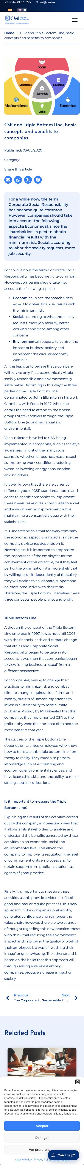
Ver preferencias (42, 1150)
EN (24, 10)
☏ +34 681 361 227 (18, 2)
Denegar (42, 1138)
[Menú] (74, 20)
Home (9, 33)
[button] (77, 1082)
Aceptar (42, 1126)
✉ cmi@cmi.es (45, 2)
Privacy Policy (42, 1159)
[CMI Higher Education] (17, 20)
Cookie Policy (23, 1159)
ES (13, 10)
